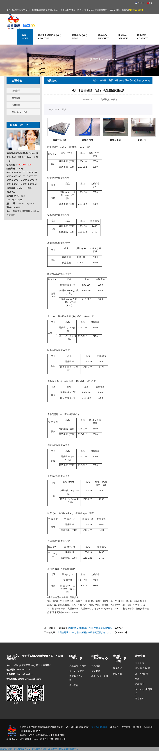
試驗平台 (59, 739)
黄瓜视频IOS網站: (15, 679)
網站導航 (117, 673)
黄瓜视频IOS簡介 (77, 665)
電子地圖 (137, 727)
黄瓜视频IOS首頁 (99, 727)
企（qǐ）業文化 (76, 671)
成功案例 (73, 685)
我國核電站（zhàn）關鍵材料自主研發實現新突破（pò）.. (85, 632)
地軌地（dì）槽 (142, 668)
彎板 (137, 679)
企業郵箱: (11, 674)
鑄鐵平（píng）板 (34, 739)
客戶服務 (126, 727)
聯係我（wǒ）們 (19, 125)
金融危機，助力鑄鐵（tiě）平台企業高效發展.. (90, 628)
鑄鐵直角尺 (87, 139)
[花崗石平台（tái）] (143, 127)
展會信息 (16, 105)
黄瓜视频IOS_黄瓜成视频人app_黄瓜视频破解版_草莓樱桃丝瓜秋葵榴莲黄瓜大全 (39, 749)
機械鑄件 (139, 684)
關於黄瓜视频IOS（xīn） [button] (50, 37)
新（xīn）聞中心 (124, 80)
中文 (150, 3)
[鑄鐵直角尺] (87, 127)
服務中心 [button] (123, 37)
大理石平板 (115, 139)
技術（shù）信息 (19, 112)
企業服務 (95, 671)
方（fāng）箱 (141, 673)
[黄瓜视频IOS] (21, 21)
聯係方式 (117, 668)
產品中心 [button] (103, 37)
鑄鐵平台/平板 (60, 139)
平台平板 (139, 663)
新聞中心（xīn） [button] (80, 37)
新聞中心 (17, 80)
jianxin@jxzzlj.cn (25, 674)
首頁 (111, 80)
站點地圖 (148, 727)
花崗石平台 (143, 139)
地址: (9, 665)
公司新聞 (16, 90)
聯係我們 (142, 37)
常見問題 (95, 665)
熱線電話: (11, 669)
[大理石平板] (115, 127)
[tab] (23, 80)
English (140, 3)
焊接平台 (48, 739)
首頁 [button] (25, 37)
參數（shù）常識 (99, 676)
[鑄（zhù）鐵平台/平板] (60, 127)
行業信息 (16, 98)
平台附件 (139, 698)
